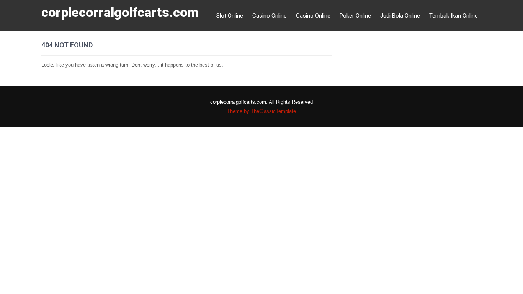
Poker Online (355, 15)
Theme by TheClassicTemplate (261, 111)
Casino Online (269, 15)
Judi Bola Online (400, 15)
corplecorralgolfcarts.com (120, 12)
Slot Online (229, 15)
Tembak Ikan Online (453, 15)
